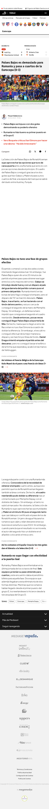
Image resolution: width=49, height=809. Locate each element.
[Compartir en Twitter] (35, 152)
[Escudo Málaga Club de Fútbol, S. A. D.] (42, 24)
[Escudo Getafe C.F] (34, 24)
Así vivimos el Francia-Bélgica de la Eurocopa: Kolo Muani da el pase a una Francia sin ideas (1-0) (24, 363)
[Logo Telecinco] (24, 655)
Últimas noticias (7, 18)
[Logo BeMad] (24, 711)
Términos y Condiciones (24, 769)
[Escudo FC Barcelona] (29, 24)
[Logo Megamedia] (25, 789)
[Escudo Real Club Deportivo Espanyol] (25, 24)
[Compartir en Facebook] (45, 152)
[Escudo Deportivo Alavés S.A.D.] (16, 24)
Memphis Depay (33, 601)
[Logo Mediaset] (24, 637)
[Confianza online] (24, 800)
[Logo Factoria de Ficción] (24, 687)
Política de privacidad (25, 772)
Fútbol (12, 13)
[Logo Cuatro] (24, 663)
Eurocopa (6, 31)
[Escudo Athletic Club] (3, 24)
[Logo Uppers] (24, 719)
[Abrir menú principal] (45, 13)
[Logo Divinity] (24, 671)
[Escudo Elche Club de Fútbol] (21, 24)
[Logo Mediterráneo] (24, 758)
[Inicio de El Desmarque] (4, 13)
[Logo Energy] (24, 703)
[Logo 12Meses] (24, 734)
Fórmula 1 (43, 18)
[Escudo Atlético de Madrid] (8, 24)
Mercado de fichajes (23, 18)
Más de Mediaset (10, 620)
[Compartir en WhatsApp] (30, 152)
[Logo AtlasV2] (24, 743)
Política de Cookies (24, 778)
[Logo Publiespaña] (24, 750)
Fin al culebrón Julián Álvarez (12, 8)
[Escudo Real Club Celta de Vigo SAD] (12, 24)
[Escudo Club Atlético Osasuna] (47, 24)
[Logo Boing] (24, 695)
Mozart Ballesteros (15, 116)
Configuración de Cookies (24, 775)
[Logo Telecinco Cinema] (24, 727)
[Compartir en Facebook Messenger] (40, 152)
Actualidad (7, 613)
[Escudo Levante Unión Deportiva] (38, 24)
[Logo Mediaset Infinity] (24, 647)
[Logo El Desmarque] (24, 679)
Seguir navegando (11, 626)
